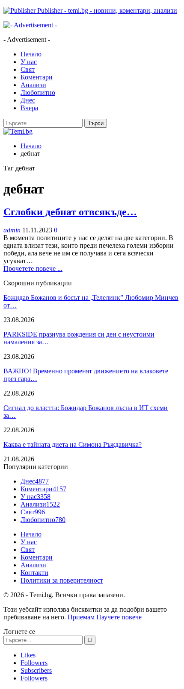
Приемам (81, 617)
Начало (31, 54)
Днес (28, 100)
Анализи (33, 84)
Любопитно (38, 92)
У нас (29, 61)
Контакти (34, 572)
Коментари (37, 77)
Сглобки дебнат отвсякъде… (70, 211)
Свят (28, 69)
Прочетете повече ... (32, 268)
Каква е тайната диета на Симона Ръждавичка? (72, 444)
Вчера (29, 107)
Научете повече (119, 617)
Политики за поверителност (62, 580)
